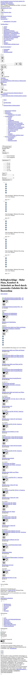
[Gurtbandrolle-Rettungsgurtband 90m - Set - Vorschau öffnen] (4, 304)
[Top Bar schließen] (2, 10)
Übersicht (3, 80)
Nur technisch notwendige (6, 670)
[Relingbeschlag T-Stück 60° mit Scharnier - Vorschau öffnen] (4, 416)
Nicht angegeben (11, 157)
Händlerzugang (7, 604)
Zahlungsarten (22, 80)
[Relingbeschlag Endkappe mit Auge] (14, 531)
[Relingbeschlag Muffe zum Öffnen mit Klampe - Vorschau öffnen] (4, 333)
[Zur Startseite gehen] (6, 12)
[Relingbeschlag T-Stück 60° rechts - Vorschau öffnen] (4, 495)
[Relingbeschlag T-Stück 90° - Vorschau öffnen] (4, 523)
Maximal (8, 178)
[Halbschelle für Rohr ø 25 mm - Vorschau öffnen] (4, 575)
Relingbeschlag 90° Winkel (8, 511)
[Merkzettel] (2, 70)
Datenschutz (6, 620)
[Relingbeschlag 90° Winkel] (9, 503)
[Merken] (5, 301)
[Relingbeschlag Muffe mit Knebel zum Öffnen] (11, 384)
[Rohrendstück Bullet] (11, 544)
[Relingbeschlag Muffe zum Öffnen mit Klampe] (14, 328)
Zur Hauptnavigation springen (13, 2)
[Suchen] (20, 64)
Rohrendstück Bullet (7, 552)
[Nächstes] (2, 55)
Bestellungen (4, 82)
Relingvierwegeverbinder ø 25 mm (10, 431)
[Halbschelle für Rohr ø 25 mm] (6, 570)
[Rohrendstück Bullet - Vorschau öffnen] (4, 550)
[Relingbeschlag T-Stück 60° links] (12, 477)
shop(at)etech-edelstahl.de (7, 598)
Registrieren (11, 4)
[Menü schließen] (2, 75)
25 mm (8, 166)
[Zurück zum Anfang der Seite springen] (2, 654)
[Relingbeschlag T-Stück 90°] (9, 517)
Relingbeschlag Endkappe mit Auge (10, 539)
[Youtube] (2, 641)
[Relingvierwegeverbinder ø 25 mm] (12, 424)
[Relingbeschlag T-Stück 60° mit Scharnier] (12, 411)
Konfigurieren (16, 670)
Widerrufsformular (8, 623)
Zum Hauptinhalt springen (7, 1)
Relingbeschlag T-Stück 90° (8, 525)
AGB (5, 618)
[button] (12, 113)
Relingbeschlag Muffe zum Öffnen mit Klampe (13, 350)
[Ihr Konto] (2, 72)
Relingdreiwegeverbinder (8, 458)
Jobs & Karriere (7, 605)
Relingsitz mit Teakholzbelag (9, 322)
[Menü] (2, 57)
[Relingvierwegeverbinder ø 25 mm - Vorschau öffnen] (4, 429)
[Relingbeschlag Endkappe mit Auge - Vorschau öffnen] (4, 537)
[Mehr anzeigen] (2, 86)
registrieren (5, 79)
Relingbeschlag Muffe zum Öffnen (10, 472)
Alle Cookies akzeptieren (6, 672)
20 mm (8, 163)
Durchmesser (6, 160)
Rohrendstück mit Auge (7, 565)
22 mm (8, 164)
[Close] (2, 61)
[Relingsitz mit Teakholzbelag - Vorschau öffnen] (4, 319)
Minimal (8, 175)
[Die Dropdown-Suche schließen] (16, 64)
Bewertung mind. (6, 179)
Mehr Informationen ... (21, 669)
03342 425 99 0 (12, 590)
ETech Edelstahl (11, 156)
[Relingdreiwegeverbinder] (12, 450)
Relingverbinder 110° (7, 406)
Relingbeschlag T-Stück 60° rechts (10, 497)
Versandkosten (13, 648)
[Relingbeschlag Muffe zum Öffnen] (11, 464)
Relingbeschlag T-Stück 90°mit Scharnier (12, 445)
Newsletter (6, 610)
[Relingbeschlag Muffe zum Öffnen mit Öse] (13, 356)
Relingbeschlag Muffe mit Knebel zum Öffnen (13, 392)
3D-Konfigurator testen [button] (6, 8)
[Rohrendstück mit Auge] (12, 557)
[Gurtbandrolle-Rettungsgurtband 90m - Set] (12, 298)
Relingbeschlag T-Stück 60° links (10, 485)
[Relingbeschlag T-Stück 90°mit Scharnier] (12, 437)
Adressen (16, 80)
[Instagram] (3, 641)
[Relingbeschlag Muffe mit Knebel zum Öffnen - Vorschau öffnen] (4, 390)
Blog (5, 609)
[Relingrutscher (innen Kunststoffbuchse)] (12, 370)
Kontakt (5, 608)
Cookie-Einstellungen (9, 626)
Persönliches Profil (9, 80)
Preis (4, 173)
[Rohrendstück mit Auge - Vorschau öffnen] (4, 562)
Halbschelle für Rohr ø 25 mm (9, 577)
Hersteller (5, 153)
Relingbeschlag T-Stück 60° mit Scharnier (12, 419)
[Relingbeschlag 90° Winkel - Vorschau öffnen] (4, 509)
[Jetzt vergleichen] (2, 651)
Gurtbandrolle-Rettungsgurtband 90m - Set (12, 306)
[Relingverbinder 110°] (13, 398)
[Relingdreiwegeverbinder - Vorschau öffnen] (4, 456)
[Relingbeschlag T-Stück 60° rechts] (13, 490)
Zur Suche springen (18, 1)
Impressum (6, 606)
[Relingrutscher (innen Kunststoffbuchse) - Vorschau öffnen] (4, 376)
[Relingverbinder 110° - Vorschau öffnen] (4, 404)
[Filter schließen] (4, 150)
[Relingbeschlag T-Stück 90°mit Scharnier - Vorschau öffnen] (4, 443)
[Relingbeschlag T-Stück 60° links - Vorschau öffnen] (4, 482)
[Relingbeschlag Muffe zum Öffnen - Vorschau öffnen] (4, 470)
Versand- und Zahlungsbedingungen (12, 619)
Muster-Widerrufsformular (10, 624)
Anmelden (3, 4)
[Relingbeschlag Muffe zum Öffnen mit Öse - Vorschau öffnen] (4, 362)
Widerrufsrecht (7, 622)
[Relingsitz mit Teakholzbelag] (9, 314)
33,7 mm (9, 170)
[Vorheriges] (2, 14)
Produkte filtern (7, 146)
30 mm (8, 167)
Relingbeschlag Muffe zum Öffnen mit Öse (12, 364)
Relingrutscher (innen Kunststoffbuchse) (11, 378)
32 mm (8, 169)
